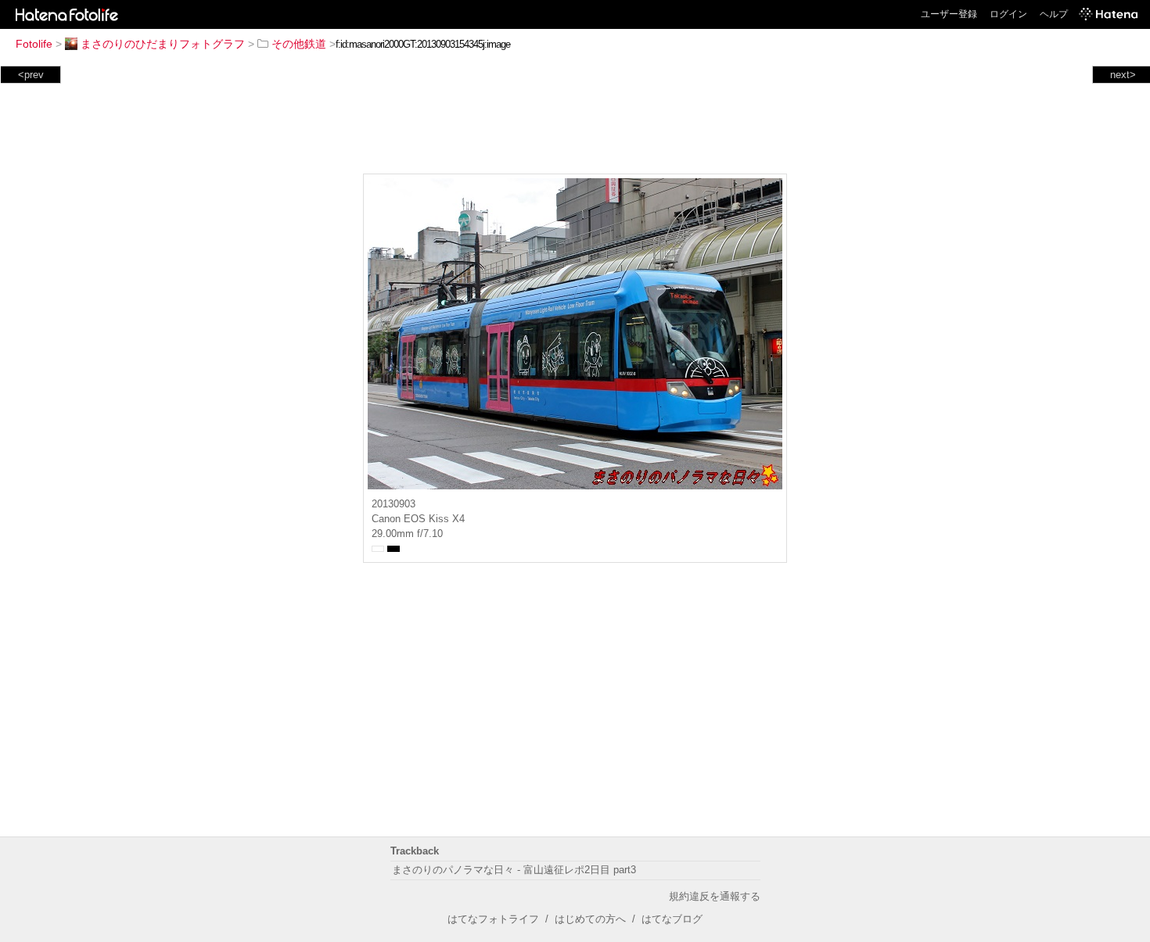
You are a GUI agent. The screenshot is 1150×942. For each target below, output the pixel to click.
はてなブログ (672, 919)
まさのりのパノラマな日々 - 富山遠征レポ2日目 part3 (514, 870)
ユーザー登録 (949, 14)
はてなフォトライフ (493, 919)
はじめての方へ (590, 919)
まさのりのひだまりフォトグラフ (163, 44)
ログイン (1008, 14)
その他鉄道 (298, 44)
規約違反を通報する (714, 896)
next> (1123, 75)
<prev (31, 75)
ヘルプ (1054, 14)
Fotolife (34, 44)
